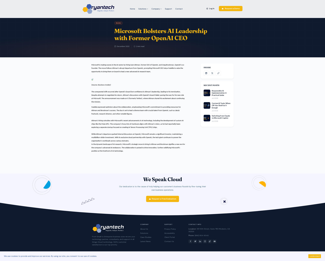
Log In (211, 8)
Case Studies (145, 237)
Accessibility (169, 233)
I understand (315, 256)
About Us (144, 229)
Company (155, 9)
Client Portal (169, 237)
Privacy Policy (170, 229)
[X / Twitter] (212, 73)
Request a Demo (232, 8)
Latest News (145, 241)
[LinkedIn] (206, 73)
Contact (179, 9)
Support (168, 9)
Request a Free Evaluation (164, 199)
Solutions (142, 9)
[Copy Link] (218, 73)
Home (132, 9)
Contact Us (169, 241)
